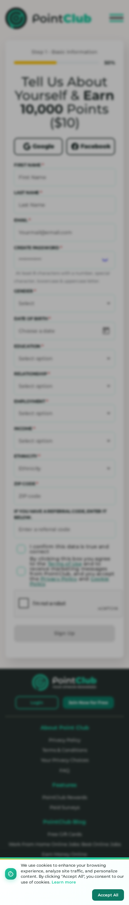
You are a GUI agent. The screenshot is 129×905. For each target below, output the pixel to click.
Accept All (108, 894)
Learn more (64, 882)
